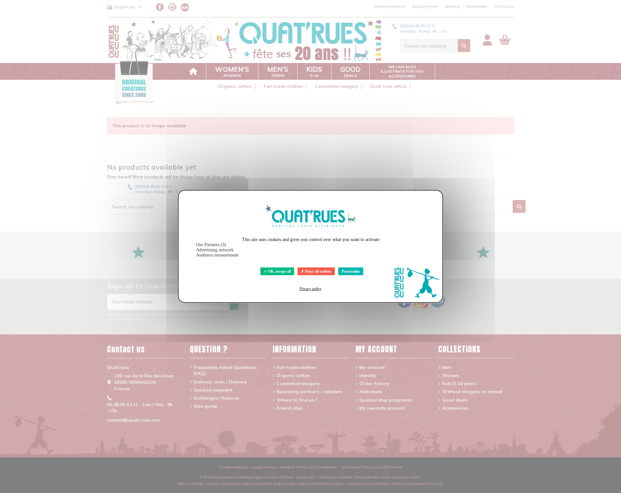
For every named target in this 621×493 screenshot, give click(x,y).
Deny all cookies (318, 271)
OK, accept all (279, 271)
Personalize (351, 271)
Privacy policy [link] (310, 289)
